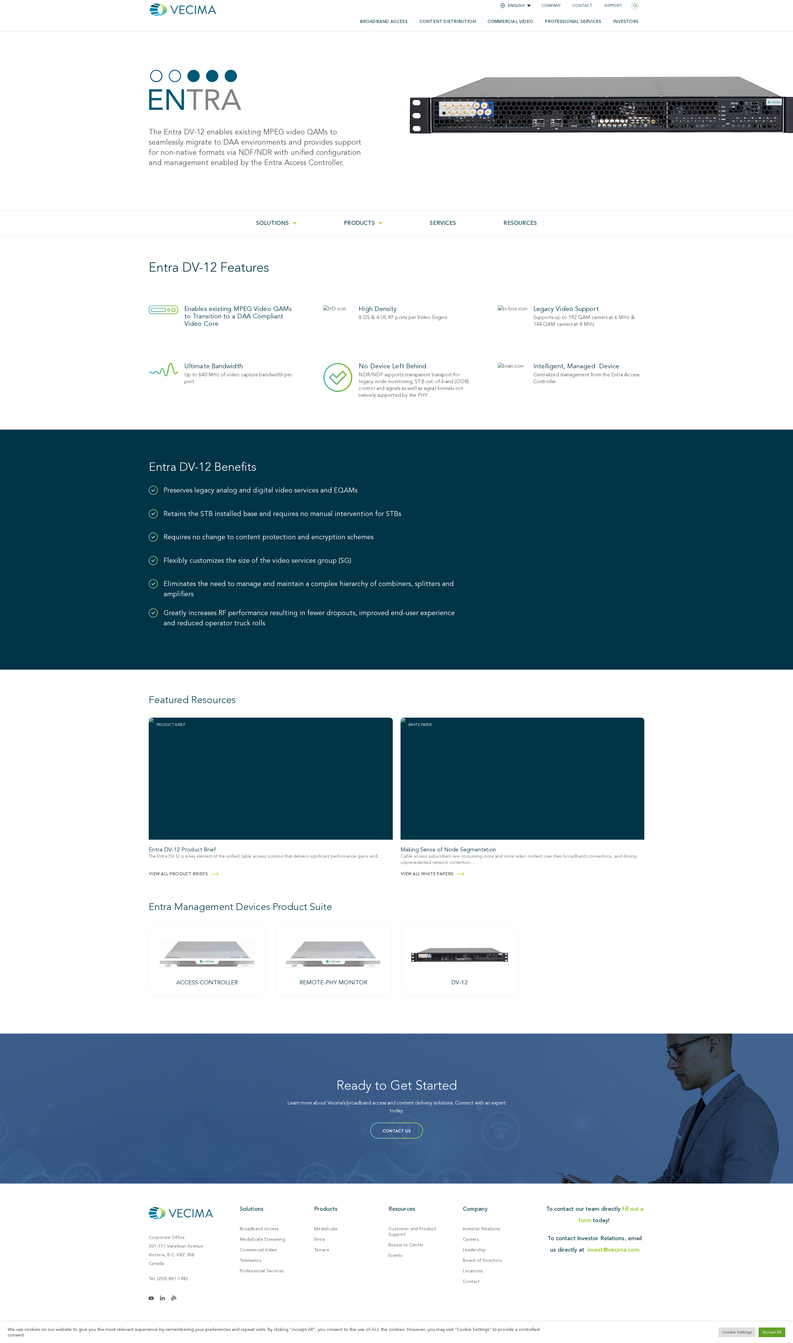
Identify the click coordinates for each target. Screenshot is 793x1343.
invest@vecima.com (613, 1249)
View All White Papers (427, 874)
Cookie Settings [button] (737, 1332)
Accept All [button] (772, 1332)
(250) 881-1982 (172, 1278)
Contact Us (397, 1131)
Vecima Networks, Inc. (181, 1213)
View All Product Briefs (178, 874)
